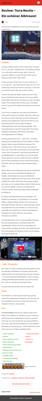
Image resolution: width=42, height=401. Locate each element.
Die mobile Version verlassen (21, 398)
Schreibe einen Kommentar (21, 384)
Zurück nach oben (35, 392)
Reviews (12, 374)
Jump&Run (14, 378)
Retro (27, 378)
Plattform (21, 378)
